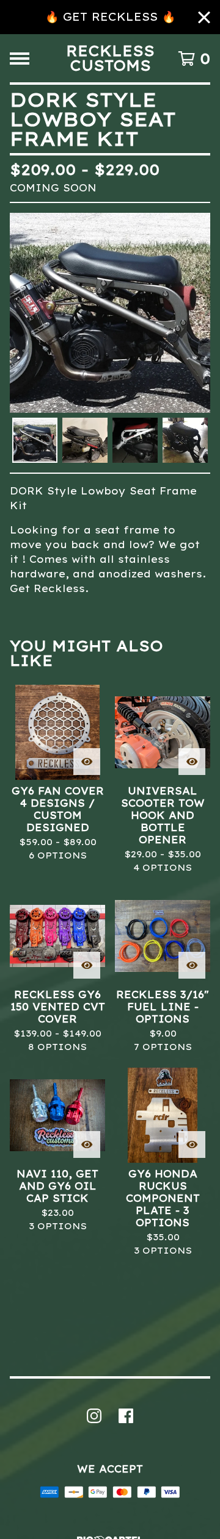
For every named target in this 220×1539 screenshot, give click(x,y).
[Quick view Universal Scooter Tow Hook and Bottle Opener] (191, 761)
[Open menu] (19, 58)
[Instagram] (94, 1416)
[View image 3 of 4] (135, 440)
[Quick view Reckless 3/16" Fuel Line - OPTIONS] (191, 965)
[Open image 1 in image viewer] (110, 313)
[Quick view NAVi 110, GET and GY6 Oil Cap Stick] (86, 1144)
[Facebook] (126, 1416)
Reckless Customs (110, 58)
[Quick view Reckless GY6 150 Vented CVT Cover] (86, 965)
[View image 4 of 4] (185, 440)
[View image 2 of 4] (85, 440)
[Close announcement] (204, 17)
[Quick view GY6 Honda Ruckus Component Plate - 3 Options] (191, 1144)
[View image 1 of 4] (34, 440)
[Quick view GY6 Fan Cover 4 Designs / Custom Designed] (86, 761)
